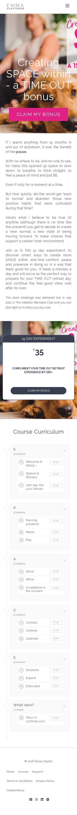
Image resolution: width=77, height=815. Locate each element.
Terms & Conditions (20, 780)
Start (56, 462)
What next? (23, 705)
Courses (23, 771)
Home (10, 771)
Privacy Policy (45, 780)
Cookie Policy (15, 790)
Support (37, 771)
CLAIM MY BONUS (38, 114)
